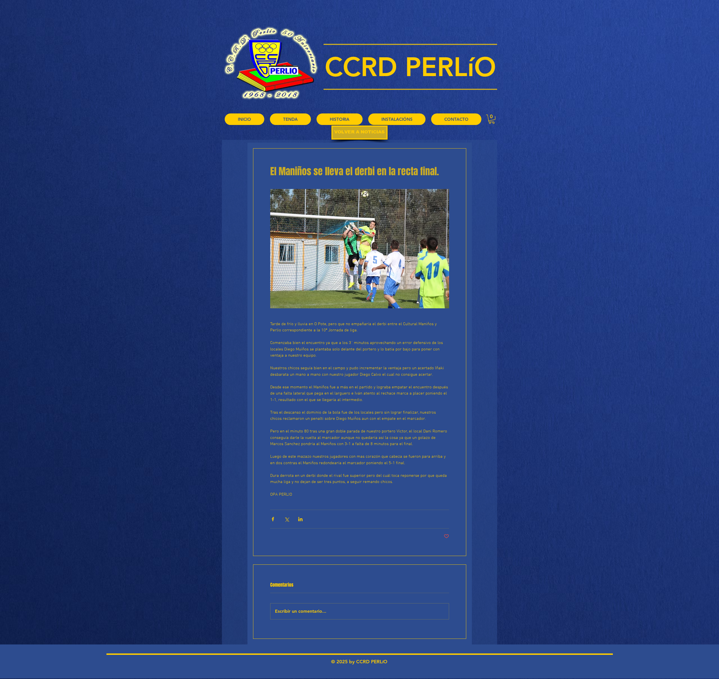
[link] (491, 119)
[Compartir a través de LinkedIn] (300, 519)
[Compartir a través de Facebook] (273, 519)
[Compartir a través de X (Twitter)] (286, 519)
